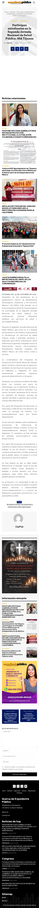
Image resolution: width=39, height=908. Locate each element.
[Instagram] (18, 786)
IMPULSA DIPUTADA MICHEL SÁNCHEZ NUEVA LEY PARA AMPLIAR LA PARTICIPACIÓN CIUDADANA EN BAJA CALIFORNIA (19, 209)
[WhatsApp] (26, 49)
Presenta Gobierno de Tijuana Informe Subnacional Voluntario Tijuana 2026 (18, 245)
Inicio (6, 12)
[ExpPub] (20, 518)
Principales (24, 21)
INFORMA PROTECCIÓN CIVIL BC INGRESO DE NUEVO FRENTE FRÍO (18, 885)
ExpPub (9, 43)
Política (4, 128)
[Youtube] (25, 786)
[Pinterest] (22, 49)
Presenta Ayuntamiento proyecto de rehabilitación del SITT (28, 717)
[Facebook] (13, 49)
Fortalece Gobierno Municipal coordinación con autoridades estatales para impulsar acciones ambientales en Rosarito (19, 864)
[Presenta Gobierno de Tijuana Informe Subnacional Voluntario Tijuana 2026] (19, 227)
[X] (17, 49)
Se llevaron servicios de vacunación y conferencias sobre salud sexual (20, 506)
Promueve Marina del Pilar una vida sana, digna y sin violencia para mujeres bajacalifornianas (10, 718)
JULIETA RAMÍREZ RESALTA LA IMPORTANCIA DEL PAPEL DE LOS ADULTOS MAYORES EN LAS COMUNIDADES (16, 280)
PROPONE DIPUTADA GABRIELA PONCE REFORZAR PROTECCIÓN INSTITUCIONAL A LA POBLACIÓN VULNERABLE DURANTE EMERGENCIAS (19, 134)
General (12, 12)
